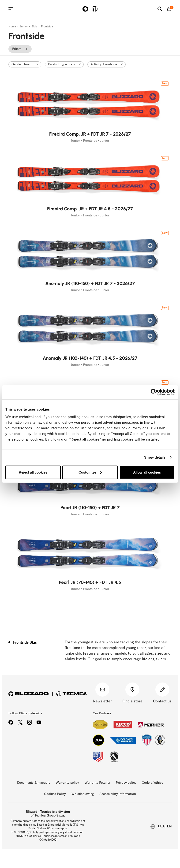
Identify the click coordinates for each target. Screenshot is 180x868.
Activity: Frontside (103, 64)
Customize (87, 472)
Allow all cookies (147, 472)
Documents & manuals (33, 783)
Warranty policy (67, 783)
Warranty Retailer (97, 783)
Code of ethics (152, 783)
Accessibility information (117, 794)
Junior (24, 26)
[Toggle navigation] (10, 8)
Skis (35, 26)
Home (12, 26)
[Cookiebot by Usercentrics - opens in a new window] (154, 392)
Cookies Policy (55, 794)
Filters (16, 49)
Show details (154, 457)
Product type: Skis (61, 64)
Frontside (47, 26)
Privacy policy (126, 783)
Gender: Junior (22, 64)
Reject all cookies (33, 472)
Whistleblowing (82, 794)
